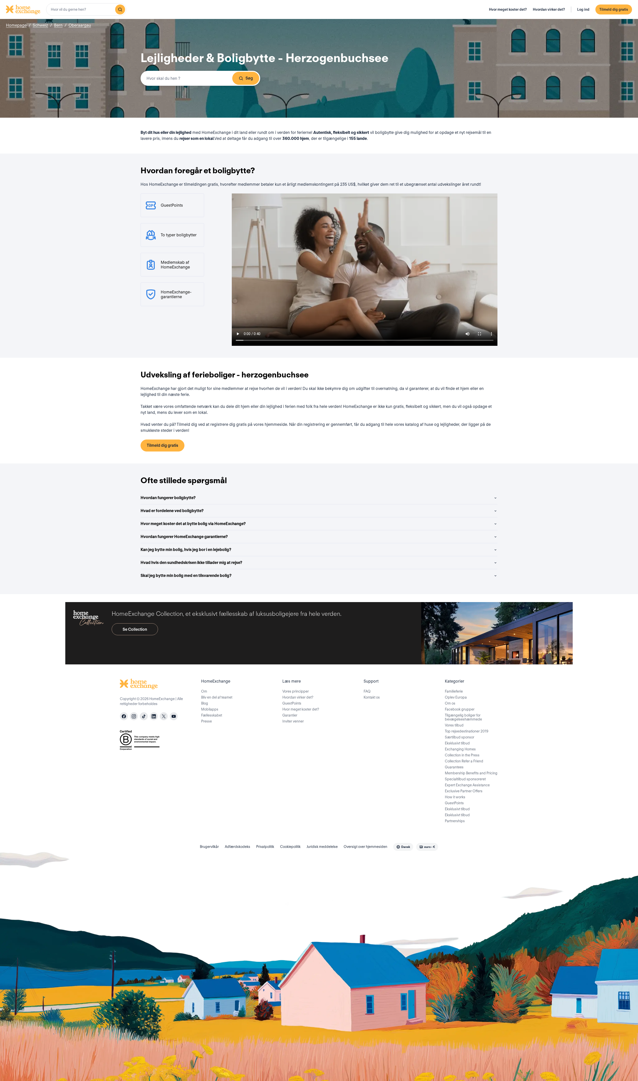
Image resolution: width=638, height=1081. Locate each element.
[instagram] (134, 716)
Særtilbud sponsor (459, 737)
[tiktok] (144, 716)
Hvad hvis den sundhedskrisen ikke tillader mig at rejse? (191, 562)
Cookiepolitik (290, 847)
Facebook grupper (460, 709)
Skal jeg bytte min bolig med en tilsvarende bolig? (186, 575)
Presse (206, 721)
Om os (450, 703)
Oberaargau (80, 25)
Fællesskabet (211, 715)
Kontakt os (372, 697)
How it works (455, 797)
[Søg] (120, 9)
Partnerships (455, 821)
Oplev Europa (456, 697)
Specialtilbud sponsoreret (465, 779)
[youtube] (174, 716)
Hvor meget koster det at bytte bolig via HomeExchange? (193, 523)
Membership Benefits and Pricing (471, 773)
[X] (164, 716)
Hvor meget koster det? (508, 9)
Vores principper (295, 691)
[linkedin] (154, 716)
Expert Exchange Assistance (467, 785)
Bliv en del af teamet (216, 697)
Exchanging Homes (460, 749)
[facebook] (124, 716)
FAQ (367, 691)
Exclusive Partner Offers (463, 791)
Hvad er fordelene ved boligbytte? (172, 510)
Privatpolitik (265, 847)
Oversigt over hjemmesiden (365, 847)
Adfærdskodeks (237, 847)
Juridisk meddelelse (322, 847)
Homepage (16, 25)
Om (204, 691)
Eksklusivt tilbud (457, 743)
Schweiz (40, 25)
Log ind (583, 9)
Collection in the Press (462, 755)
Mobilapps (209, 709)
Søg (249, 78)
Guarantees (454, 767)
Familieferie (454, 691)
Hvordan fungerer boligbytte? (168, 497)
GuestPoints (291, 703)
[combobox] (86, 9)
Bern (58, 25)
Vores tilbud (454, 725)
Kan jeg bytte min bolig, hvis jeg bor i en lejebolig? (186, 549)
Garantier (289, 715)
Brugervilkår (209, 847)
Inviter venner (293, 721)
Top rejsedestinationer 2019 (466, 731)
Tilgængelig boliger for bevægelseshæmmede (463, 717)
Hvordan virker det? (549, 9)
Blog (204, 703)
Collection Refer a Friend (464, 761)
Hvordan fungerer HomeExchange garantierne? (184, 536)
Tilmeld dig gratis (613, 9)
